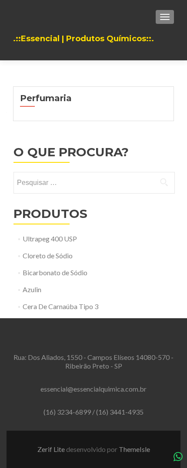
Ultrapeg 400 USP (50, 238)
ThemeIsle (134, 449)
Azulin (32, 289)
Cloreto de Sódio (48, 255)
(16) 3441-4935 (120, 412)
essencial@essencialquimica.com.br (93, 389)
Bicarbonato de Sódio (55, 272)
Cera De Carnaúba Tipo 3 (60, 306)
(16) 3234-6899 (67, 412)
